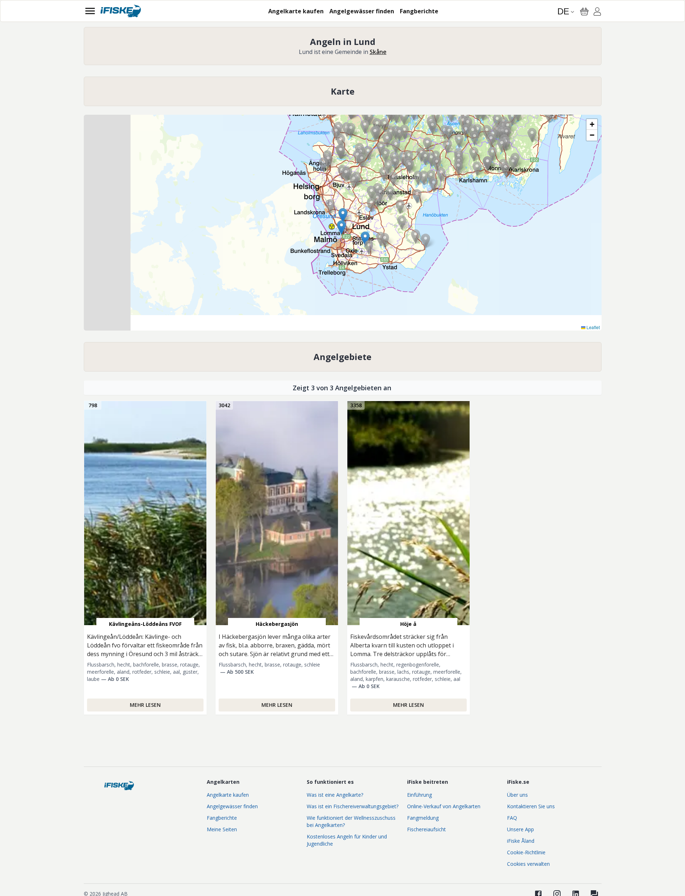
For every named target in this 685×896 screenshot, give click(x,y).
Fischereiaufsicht (426, 829)
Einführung (419, 794)
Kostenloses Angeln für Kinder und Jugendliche (347, 840)
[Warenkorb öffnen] (584, 11)
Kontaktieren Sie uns (531, 806)
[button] (459, 140)
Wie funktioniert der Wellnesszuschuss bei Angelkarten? (351, 821)
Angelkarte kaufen (228, 794)
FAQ (512, 817)
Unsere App (520, 829)
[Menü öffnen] (90, 11)
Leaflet (592, 327)
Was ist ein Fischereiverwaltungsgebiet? (352, 806)
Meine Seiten (222, 829)
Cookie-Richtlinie (526, 852)
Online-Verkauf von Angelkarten (443, 806)
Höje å (408, 623)
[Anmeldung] (597, 12)
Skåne (378, 52)
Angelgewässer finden (232, 806)
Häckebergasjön (277, 623)
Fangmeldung (423, 817)
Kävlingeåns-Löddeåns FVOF (145, 623)
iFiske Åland (520, 840)
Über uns (517, 794)
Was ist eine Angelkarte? (335, 794)
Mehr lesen (145, 704)
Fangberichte (222, 817)
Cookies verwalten (528, 863)
